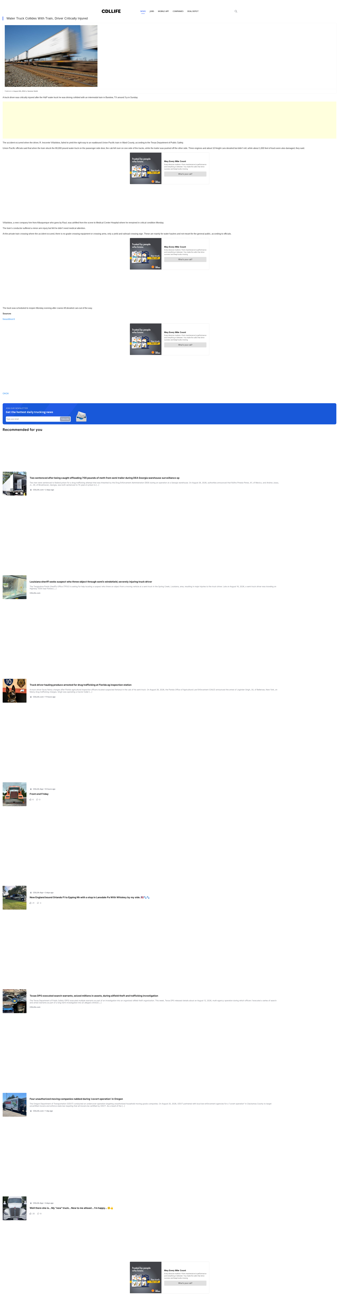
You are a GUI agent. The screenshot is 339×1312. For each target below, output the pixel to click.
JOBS (152, 11)
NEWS (143, 11)
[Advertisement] (82, 120)
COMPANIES (178, 11)
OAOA (6, 393)
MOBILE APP (163, 11)
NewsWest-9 (9, 319)
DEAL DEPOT (193, 11)
